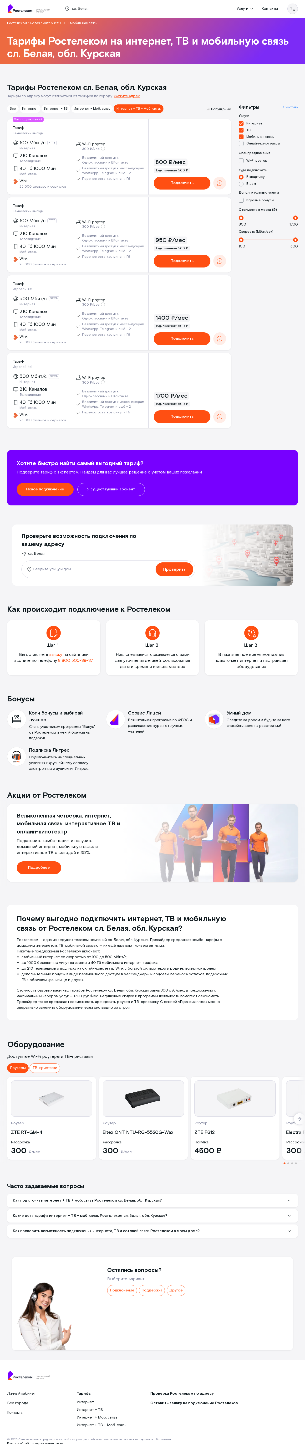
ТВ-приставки (44, 1067)
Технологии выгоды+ (29, 211)
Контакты (270, 8)
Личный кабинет (21, 1393)
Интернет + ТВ (56, 109)
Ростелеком (17, 23)
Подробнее (39, 867)
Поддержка (152, 1290)
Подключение (122, 1290)
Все (13, 109)
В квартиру (255, 177)
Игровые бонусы (260, 200)
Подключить (182, 182)
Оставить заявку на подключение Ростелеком (194, 1403)
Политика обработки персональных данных (36, 1443)
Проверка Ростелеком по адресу (182, 1393)
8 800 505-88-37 (75, 660)
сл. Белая (36, 553)
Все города (17, 1403)
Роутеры (18, 1067)
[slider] (241, 218)
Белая (35, 23)
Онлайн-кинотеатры (263, 143)
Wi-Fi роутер (257, 161)
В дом (251, 184)
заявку (55, 654)
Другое (176, 1290)
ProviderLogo (31, 9)
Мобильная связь (260, 137)
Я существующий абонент (111, 489)
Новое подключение (45, 489)
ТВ (248, 130)
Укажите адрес (127, 96)
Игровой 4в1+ (23, 367)
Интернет (30, 109)
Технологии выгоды (28, 133)
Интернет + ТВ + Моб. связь (139, 109)
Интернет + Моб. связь (92, 109)
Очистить (290, 107)
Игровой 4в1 (22, 289)
